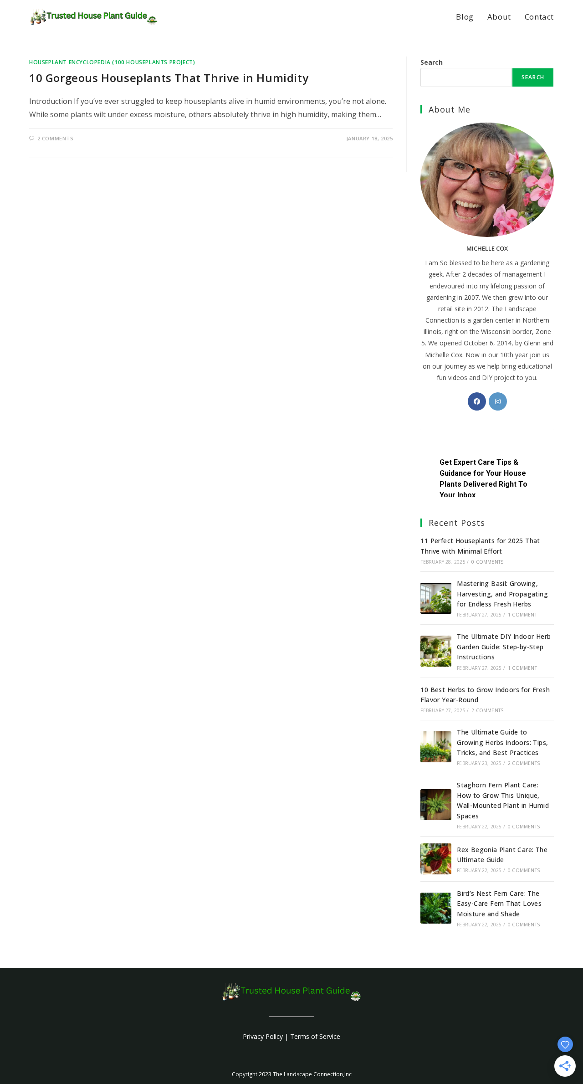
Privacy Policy (263, 1036)
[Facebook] (477, 401)
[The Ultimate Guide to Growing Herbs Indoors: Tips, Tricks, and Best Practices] (435, 746)
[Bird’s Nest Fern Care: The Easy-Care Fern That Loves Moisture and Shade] (435, 908)
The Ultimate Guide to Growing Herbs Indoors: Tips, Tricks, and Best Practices (502, 742)
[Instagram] (498, 401)
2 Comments (55, 138)
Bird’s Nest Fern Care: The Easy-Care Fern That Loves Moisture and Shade (499, 903)
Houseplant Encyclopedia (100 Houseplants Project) (112, 62)
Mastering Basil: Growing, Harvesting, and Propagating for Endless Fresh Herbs (502, 593)
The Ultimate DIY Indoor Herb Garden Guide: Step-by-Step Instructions (504, 646)
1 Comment (522, 614)
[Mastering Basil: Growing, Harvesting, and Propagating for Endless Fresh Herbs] (435, 598)
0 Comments (487, 562)
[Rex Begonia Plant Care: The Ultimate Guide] (435, 858)
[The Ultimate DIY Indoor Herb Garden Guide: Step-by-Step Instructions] (435, 651)
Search (431, 62)
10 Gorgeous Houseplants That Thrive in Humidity (168, 77)
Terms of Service (315, 1036)
